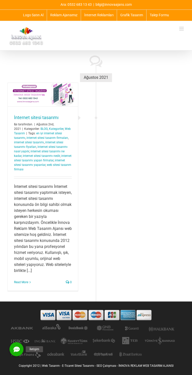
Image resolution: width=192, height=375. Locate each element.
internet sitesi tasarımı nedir (41, 156)
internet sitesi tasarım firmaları (47, 138)
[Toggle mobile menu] (181, 28)
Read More (21, 282)
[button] (17, 349)
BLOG (44, 129)
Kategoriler (56, 129)
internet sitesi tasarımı (29, 142)
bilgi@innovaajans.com (114, 5)
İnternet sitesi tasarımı (36, 117)
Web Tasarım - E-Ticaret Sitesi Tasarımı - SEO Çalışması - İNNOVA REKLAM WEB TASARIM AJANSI (108, 365)
